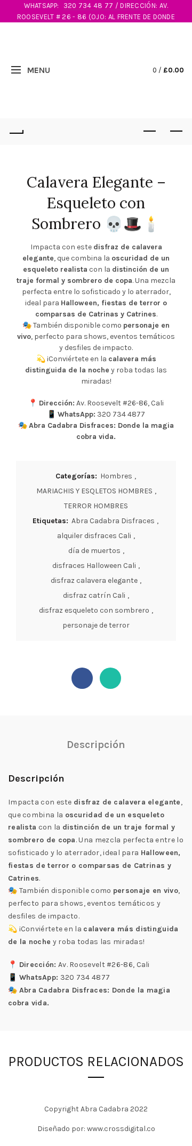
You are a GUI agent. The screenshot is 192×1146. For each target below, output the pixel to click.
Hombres (116, 476)
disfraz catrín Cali (94, 595)
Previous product (149, 131)
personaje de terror (96, 625)
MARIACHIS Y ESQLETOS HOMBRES (94, 490)
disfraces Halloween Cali (94, 565)
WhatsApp (110, 678)
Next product (176, 131)
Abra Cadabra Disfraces (113, 520)
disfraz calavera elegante (94, 580)
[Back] (16, 131)
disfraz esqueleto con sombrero (94, 610)
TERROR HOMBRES (96, 505)
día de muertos (94, 550)
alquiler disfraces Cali (94, 535)
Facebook (82, 678)
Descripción (96, 744)
